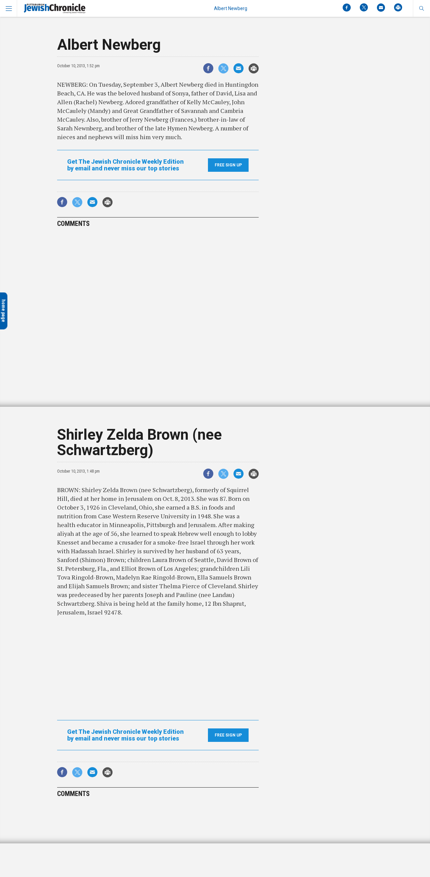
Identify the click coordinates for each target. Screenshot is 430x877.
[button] (421, 8)
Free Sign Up (228, 165)
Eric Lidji (53, 862)
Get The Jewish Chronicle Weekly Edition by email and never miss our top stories (125, 165)
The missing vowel (50, 850)
